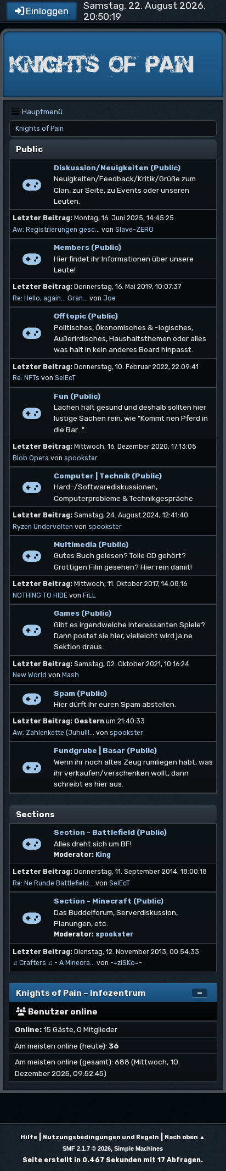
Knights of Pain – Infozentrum (80, 993)
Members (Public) (87, 247)
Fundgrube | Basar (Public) (105, 750)
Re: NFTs (26, 378)
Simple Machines (138, 1148)
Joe (109, 298)
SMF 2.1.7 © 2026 (87, 1148)
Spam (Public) (80, 693)
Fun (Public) (77, 396)
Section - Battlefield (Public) (110, 832)
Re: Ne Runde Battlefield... (53, 883)
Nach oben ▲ (185, 1137)
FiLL (89, 595)
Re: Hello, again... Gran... (50, 298)
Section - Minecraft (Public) (108, 900)
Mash (70, 675)
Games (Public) (82, 613)
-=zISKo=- (126, 963)
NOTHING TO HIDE (40, 595)
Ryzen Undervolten (43, 527)
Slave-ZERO (134, 229)
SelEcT (65, 378)
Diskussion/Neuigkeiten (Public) (117, 167)
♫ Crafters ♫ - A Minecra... (54, 963)
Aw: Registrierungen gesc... (56, 229)
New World (30, 675)
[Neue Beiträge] (31, 187)
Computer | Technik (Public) (108, 475)
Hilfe (28, 1137)
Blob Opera (31, 458)
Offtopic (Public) (86, 315)
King (103, 854)
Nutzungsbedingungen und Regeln (101, 1137)
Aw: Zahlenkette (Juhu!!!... (53, 733)
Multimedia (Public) (91, 544)
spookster (81, 458)
